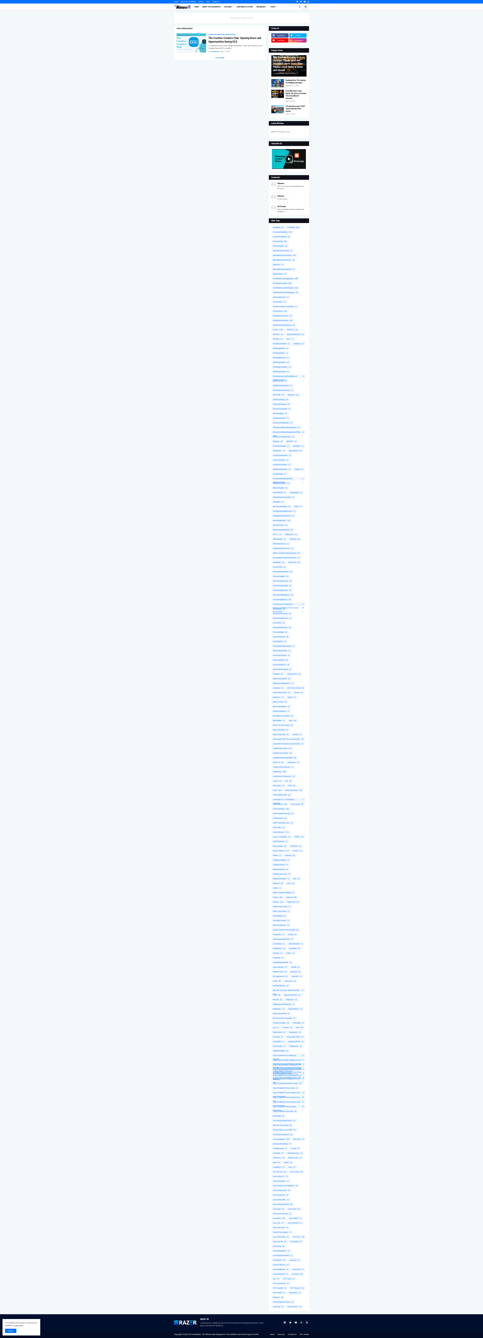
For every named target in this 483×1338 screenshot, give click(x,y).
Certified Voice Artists (282, 753)
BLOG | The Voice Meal (283, 725)
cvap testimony (281, 832)
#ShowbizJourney (281, 544)
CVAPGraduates (280, 841)
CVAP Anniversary (293, 790)
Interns (290, 953)
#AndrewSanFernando (282, 251)
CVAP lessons (279, 818)
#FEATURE (278, 395)
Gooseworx (278, 934)
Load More (219, 58)
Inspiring (277, 953)
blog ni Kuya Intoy (281, 734)
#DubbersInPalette (281, 344)
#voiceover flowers (281, 655)
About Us (281, 1334)
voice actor (278, 1209)
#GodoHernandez (281, 418)
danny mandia (279, 846)
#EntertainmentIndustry (283, 390)
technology (278, 1116)
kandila (295, 967)
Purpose (287, 1027)
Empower (278, 883)
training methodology (282, 1144)
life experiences (280, 976)
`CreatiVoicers (293, 674)
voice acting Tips (280, 1195)
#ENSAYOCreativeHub (282, 385)
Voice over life (279, 1241)
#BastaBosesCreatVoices (284, 260)
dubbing (290, 855)
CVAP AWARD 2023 (281, 795)
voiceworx (297, 1274)
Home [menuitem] (196, 7)
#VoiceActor (279, 609)
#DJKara (278, 339)
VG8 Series (278, 1158)
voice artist (279, 1218)
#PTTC (277, 534)
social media (279, 1046)
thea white (298, 1139)
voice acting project (281, 1190)
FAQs (208, 2)
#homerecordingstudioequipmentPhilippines (288, 432)
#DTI (290, 339)
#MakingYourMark (281, 483)
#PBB (298, 506)
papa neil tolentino (292, 995)
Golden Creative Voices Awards (285, 930)
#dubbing (299, 344)
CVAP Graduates (281, 809)
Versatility (278, 1153)
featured (291, 897)
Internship (278, 958)
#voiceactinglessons (282, 590)
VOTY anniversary (281, 1283)
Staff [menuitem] (272, 7)
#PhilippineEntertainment (283, 516)
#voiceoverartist (280, 660)
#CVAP (278, 330)
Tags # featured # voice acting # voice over (288, 1097)
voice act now (279, 1172)
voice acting (296, 1172)
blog (292, 720)
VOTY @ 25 (289, 1279)
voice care (278, 1223)
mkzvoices (290, 981)
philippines (291, 1000)
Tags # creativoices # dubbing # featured (288, 1055)
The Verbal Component (282, 1134)
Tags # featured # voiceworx (284, 1111)
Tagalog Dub (295, 1046)
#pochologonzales (281, 520)
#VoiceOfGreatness (281, 651)
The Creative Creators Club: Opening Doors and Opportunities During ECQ (234, 39)
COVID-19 (278, 762)
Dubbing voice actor (281, 874)
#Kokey (299, 469)
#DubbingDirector (281, 358)
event (290, 883)
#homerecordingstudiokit (283, 437)
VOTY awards (279, 1288)
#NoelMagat (296, 492)
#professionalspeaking (283, 530)
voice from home (280, 1227)
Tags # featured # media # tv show (287, 1083)
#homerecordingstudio (282, 423)
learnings (295, 972)
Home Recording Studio (283, 939)
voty (276, 1279)
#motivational (279, 492)
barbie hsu (278, 697)
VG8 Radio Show (294, 1153)
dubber (277, 855)
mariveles (297, 976)
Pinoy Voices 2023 (281, 1014)
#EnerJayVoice (280, 381)
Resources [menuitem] (261, 7)
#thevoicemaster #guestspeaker (286, 553)
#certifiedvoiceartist (282, 283)
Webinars (278, 1297)
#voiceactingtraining (282, 599)
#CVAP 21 (292, 330)
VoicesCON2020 (280, 1274)
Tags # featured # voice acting (285, 1088)
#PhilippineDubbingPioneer (284, 511)
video (276, 1162)
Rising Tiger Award (295, 1037)
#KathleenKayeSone (282, 469)
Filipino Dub (293, 902)
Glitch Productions (281, 925)
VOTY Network (297, 1288)
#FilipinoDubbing (280, 399)
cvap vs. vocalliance (281, 837)
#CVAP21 (278, 334)
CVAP (277, 790)
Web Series (295, 1293)
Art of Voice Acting (295, 688)
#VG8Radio (278, 562)
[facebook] (297, 2)
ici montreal (279, 944)
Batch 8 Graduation (281, 706)
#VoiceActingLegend (282, 586)
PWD (299, 1027)
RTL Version (304, 1334)
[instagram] (301, 1322)
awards (298, 693)
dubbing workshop (281, 879)
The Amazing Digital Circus (284, 1120)
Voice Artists (295, 1218)
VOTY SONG (279, 1293)
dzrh (296, 879)
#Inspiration (279, 451)
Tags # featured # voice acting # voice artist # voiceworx (288, 1093)
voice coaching (294, 1223)
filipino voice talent (281, 911)
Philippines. (278, 1009)
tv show (295, 1148)
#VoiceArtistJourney (282, 627)
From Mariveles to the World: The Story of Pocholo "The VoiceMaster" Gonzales (296, 94)
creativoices (279, 772)
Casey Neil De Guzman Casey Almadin (288, 744)
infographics (279, 948)
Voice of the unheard (282, 1232)
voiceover (294, 1260)
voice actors (294, 1209)
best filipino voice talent (283, 716)
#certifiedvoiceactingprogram (285, 278)
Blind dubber (279, 720)
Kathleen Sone (280, 972)
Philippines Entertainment (283, 1004)
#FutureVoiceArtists (281, 409)
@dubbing (278, 227)
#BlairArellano (279, 274)
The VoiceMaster (281, 1139)
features (278, 902)
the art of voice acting (282, 1125)
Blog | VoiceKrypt (280, 730)
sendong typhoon (296, 1041)
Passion (277, 1000)
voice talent (296, 1241)
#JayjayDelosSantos (282, 455)
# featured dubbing (281, 237)
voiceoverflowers (280, 1269)
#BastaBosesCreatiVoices (284, 255)
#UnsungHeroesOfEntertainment (286, 558)
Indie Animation (296, 944)
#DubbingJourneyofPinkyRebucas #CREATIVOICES (288, 376)
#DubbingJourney (281, 372)
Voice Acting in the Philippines (285, 1186)
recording (278, 1037)
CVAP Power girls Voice (283, 823)
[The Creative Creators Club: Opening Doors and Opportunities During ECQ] (191, 42)
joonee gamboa (280, 967)
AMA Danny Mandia (281, 679)
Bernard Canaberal (281, 711)
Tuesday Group (280, 1148)
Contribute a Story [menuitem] (245, 7)
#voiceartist (279, 623)
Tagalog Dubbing (280, 1051)
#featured (293, 395)
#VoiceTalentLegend (282, 669)
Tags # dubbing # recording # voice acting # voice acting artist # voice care (288, 1074)
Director (297, 851)
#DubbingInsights (281, 362)
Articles (201, 2)
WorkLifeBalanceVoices (283, 1302)
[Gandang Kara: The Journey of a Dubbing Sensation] (277, 83)
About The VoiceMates (188, 2)
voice (291, 1167)
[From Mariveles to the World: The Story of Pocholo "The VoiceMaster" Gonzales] (277, 94)
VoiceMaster (279, 1260)
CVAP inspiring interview (283, 813)
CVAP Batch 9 (280, 804)
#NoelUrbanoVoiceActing (283, 497)
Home (176, 2)
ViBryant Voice (295, 1158)
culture (277, 781)
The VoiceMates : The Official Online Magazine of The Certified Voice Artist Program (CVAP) (223, 1334)
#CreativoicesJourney (283, 320)
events (277, 888)
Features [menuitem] (228, 7)
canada (297, 734)
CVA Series (278, 786)
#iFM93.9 (291, 441)
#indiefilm (298, 446)
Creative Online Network (283, 767)
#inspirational (295, 451)
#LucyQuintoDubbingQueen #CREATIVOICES (288, 479)
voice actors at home (282, 1214)
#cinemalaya (279, 302)
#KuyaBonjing (279, 474)
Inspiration (294, 948)
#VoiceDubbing (280, 632)
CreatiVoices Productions (284, 776)
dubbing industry (280, 869)
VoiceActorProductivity (282, 1255)
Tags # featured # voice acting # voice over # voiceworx (288, 1102)
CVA (288, 781)
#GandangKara (280, 413)
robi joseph (278, 1041)
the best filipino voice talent (284, 1130)
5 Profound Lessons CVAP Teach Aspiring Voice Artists (295, 108)
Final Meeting (279, 916)
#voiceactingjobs (280, 576)
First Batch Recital (281, 920)
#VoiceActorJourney (282, 613)
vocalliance (278, 1167)
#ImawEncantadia (281, 446)
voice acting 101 (280, 1176)
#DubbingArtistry (280, 348)
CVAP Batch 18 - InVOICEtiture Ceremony (288, 800)
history (292, 934)
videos (288, 1162)
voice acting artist (281, 1181)
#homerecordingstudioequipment (286, 427)
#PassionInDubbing (281, 506)
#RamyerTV (291, 534)
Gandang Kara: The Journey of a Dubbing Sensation (296, 81)
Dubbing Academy (281, 860)
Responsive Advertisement (241, 18)
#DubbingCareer (280, 353)
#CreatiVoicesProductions (284, 325)
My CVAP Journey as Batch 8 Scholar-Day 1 (288, 990)
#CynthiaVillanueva (295, 334)
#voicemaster (279, 641)
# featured (293, 227)
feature (277, 897)
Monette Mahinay (281, 986)
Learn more (18, 1325)
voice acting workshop (282, 1204)
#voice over (294, 562)
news (276, 995)
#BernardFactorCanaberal (283, 269)
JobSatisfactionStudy (282, 962)
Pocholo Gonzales (281, 1023)
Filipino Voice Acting (282, 907)
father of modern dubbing (283, 893)
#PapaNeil (278, 502)
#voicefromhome (280, 637)
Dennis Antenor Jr (281, 851)
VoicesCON (298, 1269)
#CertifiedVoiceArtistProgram (285, 288)
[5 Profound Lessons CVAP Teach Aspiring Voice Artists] (277, 109)
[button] (300, 7)
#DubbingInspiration (282, 367)
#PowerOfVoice (280, 525)
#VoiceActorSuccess (282, 618)
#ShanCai (295, 539)
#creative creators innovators (285, 306)
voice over (298, 1237)
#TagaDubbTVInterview (283, 548)
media (277, 981)
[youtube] (305, 2)
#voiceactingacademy (282, 572)
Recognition (295, 1032)
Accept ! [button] (11, 1331)
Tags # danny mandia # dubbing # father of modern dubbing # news (288, 1069)
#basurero (278, 265)
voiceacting (278, 1246)
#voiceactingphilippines (283, 595)
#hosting (278, 441)
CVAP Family (297, 804)
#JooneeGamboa (281, 460)
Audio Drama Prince (281, 693)
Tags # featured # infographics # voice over (288, 1079)
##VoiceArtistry (280, 246)
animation (278, 688)
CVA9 (291, 786)
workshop (278, 1307)
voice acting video (281, 1200)
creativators (293, 762)
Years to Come (294, 1307)
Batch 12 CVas (280, 702)
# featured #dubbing (282, 232)
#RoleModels (279, 539)
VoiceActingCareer (281, 1251)
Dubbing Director (280, 865)
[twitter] (301, 2)
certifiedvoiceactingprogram (284, 758)
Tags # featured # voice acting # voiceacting (288, 1107)
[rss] (308, 2)
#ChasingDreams (281, 297)
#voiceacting (279, 567)
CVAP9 (299, 837)
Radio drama (279, 1032)
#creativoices (280, 311)
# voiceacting (280, 241)
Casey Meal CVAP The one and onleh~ (288, 739)
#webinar (278, 674)
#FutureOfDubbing (281, 404)
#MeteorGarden (280, 488)
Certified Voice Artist (282, 748)
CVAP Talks (279, 827)
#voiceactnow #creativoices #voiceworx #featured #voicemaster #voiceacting (288, 604)
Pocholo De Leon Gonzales (284, 1018)
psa (276, 1027)
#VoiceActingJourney (282, 581)
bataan (292, 697)
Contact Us (216, 2)
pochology (298, 1023)
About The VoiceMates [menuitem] (211, 7)
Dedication (295, 846)
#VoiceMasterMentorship (283, 646)
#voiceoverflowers (281, 665)
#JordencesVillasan (281, 465)
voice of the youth (281, 1237)
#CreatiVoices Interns (282, 316)
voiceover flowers (281, 1265)
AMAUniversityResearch (283, 683)
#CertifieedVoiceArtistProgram (285, 292)
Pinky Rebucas (295, 1009)
